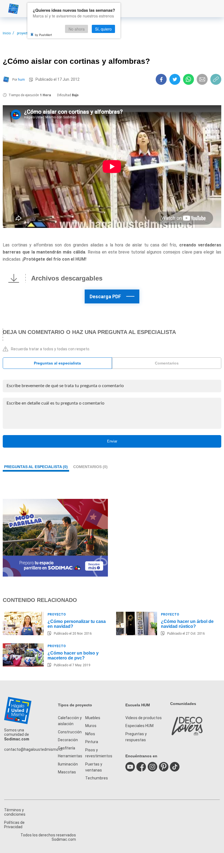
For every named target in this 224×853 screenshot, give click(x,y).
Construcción (70, 732)
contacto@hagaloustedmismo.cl (33, 749)
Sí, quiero (103, 29)
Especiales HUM (139, 726)
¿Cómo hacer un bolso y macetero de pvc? (73, 655)
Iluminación (68, 764)
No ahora (77, 29)
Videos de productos (143, 718)
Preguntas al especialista (57, 363)
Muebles (92, 718)
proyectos (24, 33)
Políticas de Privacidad (14, 824)
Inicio (7, 33)
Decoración (68, 740)
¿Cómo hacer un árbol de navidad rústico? (187, 624)
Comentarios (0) (90, 467)
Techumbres (96, 778)
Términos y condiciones (14, 812)
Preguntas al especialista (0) (36, 467)
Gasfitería (66, 748)
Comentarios (167, 363)
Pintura (91, 742)
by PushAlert (43, 34)
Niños (90, 734)
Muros (90, 726)
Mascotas (67, 772)
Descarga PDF (105, 296)
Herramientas (70, 756)
